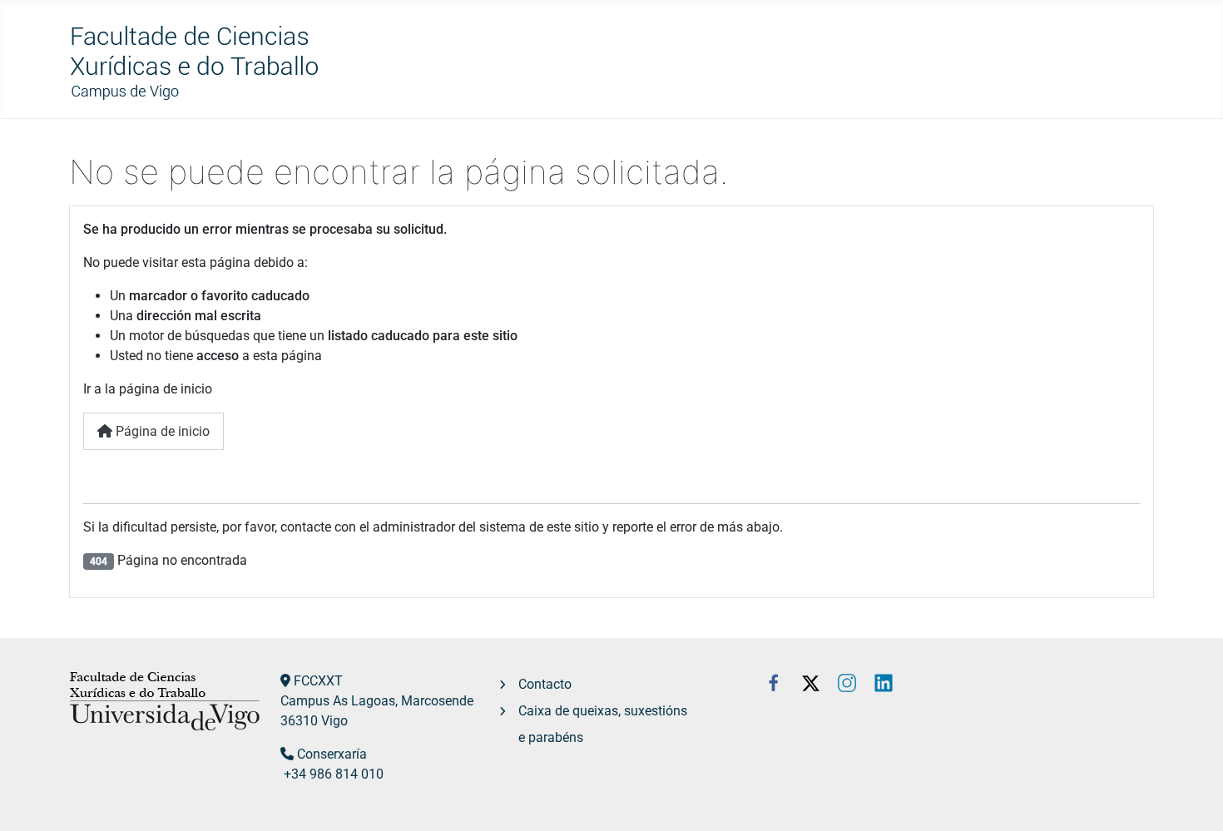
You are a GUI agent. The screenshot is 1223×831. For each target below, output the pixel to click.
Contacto (545, 684)
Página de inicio (161, 431)
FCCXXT (318, 681)
